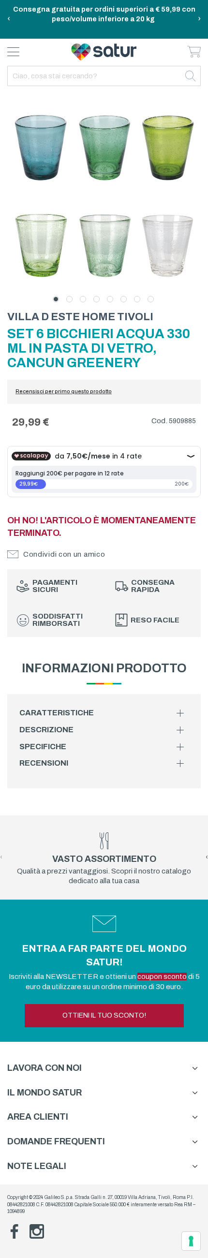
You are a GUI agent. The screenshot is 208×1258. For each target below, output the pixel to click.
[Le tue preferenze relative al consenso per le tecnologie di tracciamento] (191, 1241)
